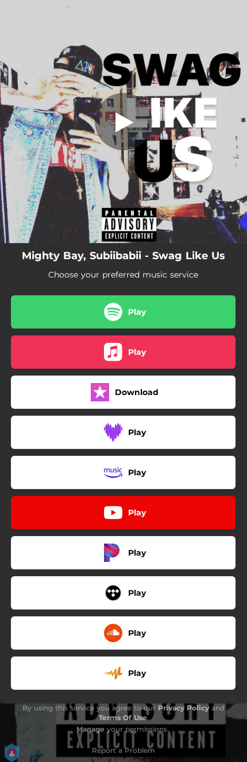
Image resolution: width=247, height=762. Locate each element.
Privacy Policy (183, 708)
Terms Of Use (123, 717)
